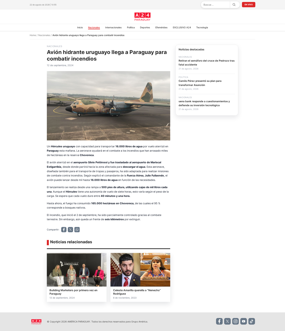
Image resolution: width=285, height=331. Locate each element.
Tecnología (202, 27)
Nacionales (94, 27)
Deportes (145, 27)
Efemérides (161, 27)
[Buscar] (234, 4)
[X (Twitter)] (227, 321)
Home (33, 35)
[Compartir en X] (70, 229)
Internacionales (113, 27)
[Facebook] (219, 321)
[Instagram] (235, 321)
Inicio (80, 27)
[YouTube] (243, 321)
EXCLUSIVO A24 (182, 27)
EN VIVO (249, 4)
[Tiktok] (251, 321)
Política (131, 27)
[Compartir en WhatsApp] (77, 229)
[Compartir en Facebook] (63, 229)
